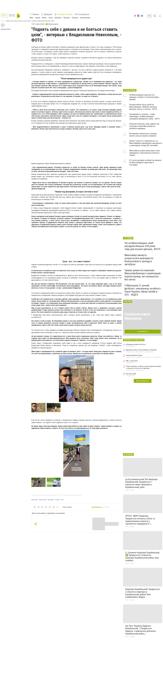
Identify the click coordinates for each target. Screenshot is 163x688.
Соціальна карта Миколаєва (137, 316)
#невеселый (42, 500)
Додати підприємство (142, 381)
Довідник (48, 14)
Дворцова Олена (5, 29)
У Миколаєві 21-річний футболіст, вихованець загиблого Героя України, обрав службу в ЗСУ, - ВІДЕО (143, 290)
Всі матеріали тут (142, 331)
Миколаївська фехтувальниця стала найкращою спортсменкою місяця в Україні (144, 152)
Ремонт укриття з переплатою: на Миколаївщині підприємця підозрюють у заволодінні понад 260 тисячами (145, 143)
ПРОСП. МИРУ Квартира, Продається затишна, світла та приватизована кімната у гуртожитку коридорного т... (140, 520)
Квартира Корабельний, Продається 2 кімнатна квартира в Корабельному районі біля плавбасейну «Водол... (142, 593)
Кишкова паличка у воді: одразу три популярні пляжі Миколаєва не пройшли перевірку (144, 126)
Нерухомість (58, 17)
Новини (35, 14)
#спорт (57, 500)
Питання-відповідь (85, 17)
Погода (51, 17)
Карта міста (66, 17)
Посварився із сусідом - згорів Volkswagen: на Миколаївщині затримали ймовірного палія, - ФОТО (144, 116)
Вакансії (44, 17)
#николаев (34, 500)
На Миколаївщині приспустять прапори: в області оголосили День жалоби (144, 97)
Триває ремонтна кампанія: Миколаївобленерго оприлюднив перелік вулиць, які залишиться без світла (143, 275)
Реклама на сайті (65, 14)
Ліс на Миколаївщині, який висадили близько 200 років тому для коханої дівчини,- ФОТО (142, 246)
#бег (62, 500)
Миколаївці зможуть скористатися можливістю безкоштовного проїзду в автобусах (139, 260)
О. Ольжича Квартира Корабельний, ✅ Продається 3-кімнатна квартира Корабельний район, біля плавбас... (142, 556)
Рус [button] (149, 16)
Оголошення (83, 14)
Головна (3, 21)
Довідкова (75, 17)
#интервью (51, 500)
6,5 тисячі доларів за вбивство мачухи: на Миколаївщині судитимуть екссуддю (145, 162)
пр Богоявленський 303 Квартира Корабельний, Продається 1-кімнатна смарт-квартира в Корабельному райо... (141, 483)
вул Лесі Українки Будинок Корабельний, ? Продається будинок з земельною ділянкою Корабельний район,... (140, 630)
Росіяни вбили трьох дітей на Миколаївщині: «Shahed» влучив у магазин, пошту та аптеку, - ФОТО (143, 106)
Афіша (31, 17)
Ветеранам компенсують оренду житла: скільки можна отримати (143, 134)
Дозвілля (37, 17)
